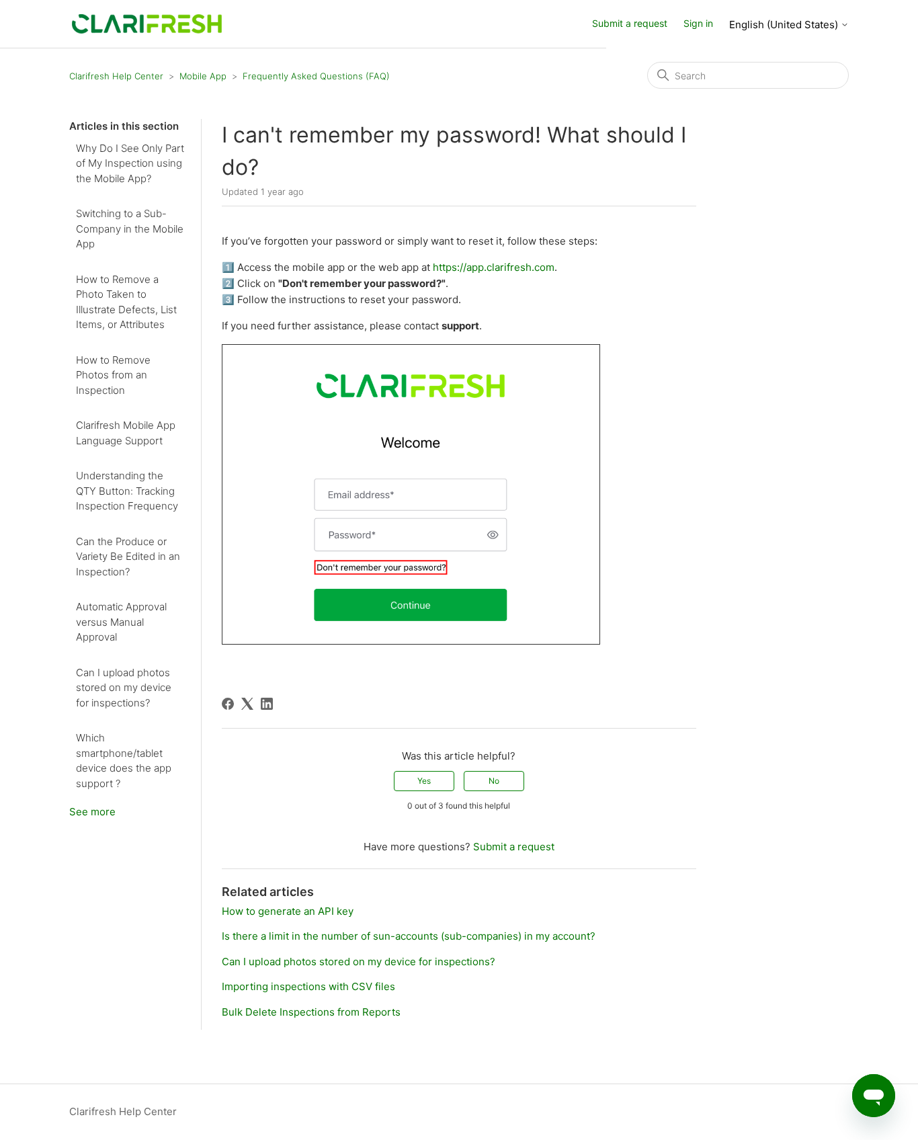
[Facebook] (228, 704)
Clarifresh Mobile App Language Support (125, 433)
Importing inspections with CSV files (308, 986)
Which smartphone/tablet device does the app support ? (123, 760)
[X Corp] (247, 704)
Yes (424, 781)
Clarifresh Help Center (116, 76)
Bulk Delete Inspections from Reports (311, 1012)
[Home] (146, 23)
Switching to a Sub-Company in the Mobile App (129, 228)
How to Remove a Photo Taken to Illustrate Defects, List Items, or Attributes (126, 302)
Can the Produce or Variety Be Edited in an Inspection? (128, 556)
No (494, 781)
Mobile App (202, 76)
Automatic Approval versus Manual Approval (121, 621)
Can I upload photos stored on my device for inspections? (123, 687)
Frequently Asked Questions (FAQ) (316, 76)
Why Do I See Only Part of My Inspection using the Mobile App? (130, 163)
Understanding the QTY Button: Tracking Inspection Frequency (127, 490)
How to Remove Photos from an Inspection (113, 375)
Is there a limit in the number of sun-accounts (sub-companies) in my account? (408, 936)
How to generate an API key (287, 911)
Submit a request (629, 23)
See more (92, 811)
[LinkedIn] (267, 704)
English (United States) (785, 24)
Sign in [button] (698, 23)
